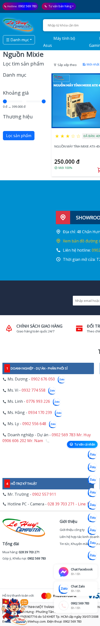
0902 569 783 (27, 6)
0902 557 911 (44, 494)
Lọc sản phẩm (18, 135)
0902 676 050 (43, 379)
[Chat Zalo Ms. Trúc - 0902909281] (92, 505)
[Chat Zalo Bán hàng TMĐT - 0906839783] (92, 467)
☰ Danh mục (17, 39)
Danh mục (14, 75)
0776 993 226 (38, 401)
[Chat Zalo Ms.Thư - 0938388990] (92, 517)
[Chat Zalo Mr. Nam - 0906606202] (92, 492)
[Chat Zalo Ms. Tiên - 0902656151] (92, 543)
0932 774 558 (33, 390)
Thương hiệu (18, 116)
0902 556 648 (34, 424)
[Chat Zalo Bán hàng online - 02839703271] (92, 454)
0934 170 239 (40, 412)
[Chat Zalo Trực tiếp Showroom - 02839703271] (92, 480)
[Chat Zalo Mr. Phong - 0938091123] (92, 530)
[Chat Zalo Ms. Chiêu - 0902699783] (92, 555)
